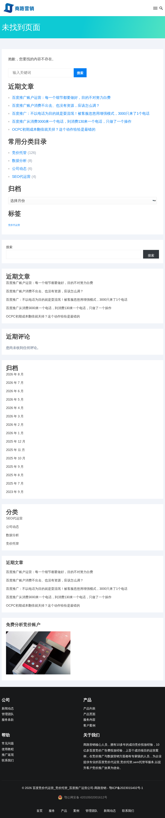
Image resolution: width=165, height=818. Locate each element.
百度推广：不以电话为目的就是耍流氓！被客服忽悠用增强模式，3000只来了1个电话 (81, 114)
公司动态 (19, 169)
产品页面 (89, 714)
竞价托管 (19, 153)
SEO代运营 (21, 177)
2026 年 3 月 (15, 416)
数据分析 (19, 161)
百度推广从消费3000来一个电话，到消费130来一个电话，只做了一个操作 (71, 121)
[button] (155, 9)
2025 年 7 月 (15, 483)
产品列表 (89, 708)
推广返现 (8, 754)
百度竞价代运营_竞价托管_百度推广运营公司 (63, 788)
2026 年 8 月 (15, 374)
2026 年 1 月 (15, 433)
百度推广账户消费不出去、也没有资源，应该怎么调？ (56, 106)
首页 (40, 810)
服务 (52, 810)
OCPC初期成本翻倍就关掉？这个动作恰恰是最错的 (53, 129)
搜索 (80, 73)
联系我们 (8, 760)
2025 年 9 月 (15, 466)
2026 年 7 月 (15, 382)
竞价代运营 (14, 225)
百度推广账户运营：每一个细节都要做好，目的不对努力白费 (61, 98)
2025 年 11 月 (15, 450)
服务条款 (8, 719)
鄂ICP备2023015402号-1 (126, 788)
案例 (76, 810)
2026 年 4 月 (15, 408)
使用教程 (8, 749)
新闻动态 (8, 708)
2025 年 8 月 (15, 475)
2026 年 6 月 (15, 391)
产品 (64, 810)
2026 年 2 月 (15, 424)
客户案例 (89, 725)
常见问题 (8, 743)
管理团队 (8, 714)
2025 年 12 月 (15, 441)
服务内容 (89, 719)
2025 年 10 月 (15, 458)
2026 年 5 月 (15, 399)
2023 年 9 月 (15, 492)
